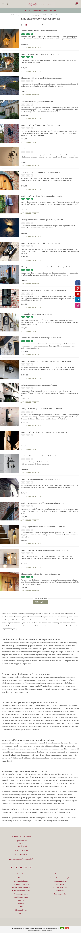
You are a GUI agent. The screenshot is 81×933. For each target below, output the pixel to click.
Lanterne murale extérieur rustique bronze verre (39, 31)
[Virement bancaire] (40, 922)
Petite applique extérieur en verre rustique (36, 314)
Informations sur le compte (60, 878)
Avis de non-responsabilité (21, 887)
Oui (62, 928)
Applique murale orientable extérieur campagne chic (40, 479)
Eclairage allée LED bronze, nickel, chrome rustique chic (41, 78)
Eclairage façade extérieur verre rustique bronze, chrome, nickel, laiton (47, 267)
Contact (21, 900)
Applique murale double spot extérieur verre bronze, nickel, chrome (46, 361)
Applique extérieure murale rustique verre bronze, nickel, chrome (45, 550)
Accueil (9, 15)
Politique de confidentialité (21, 891)
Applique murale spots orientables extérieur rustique (40, 243)
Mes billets (60, 884)
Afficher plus (40, 602)
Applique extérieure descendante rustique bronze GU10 (41, 196)
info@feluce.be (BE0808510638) (22, 859)
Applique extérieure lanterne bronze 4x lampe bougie (40, 456)
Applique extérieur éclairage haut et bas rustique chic (40, 125)
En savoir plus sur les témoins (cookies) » (40, 930)
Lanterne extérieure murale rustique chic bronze (39, 385)
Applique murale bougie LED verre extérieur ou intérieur (41, 409)
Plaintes (21, 878)
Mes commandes (60, 881)
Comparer (60, 891)
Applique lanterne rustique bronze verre (36, 149)
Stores (21, 913)
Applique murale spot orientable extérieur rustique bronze (42, 503)
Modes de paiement (21, 894)
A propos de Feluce (21, 881)
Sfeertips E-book (21, 910)
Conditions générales (21, 884)
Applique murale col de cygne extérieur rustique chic (40, 54)
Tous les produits (60, 894)
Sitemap (21, 903)
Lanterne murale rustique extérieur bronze (37, 102)
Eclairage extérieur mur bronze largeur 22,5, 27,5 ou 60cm (42, 220)
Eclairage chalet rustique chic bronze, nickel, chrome (40, 574)
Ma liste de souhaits (60, 887)
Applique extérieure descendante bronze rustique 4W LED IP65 (44, 432)
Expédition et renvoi (21, 897)
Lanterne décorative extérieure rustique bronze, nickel (41, 338)
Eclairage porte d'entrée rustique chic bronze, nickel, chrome (43, 290)
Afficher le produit (30, 48)
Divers (21, 907)
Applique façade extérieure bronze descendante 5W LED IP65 (43, 527)
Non (67, 928)
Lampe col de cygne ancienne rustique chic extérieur (40, 172)
